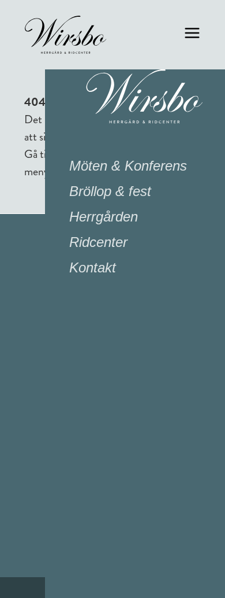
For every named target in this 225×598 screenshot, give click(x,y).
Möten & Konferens (128, 166)
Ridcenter (98, 242)
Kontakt (92, 267)
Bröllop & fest (110, 191)
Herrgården (103, 216)
